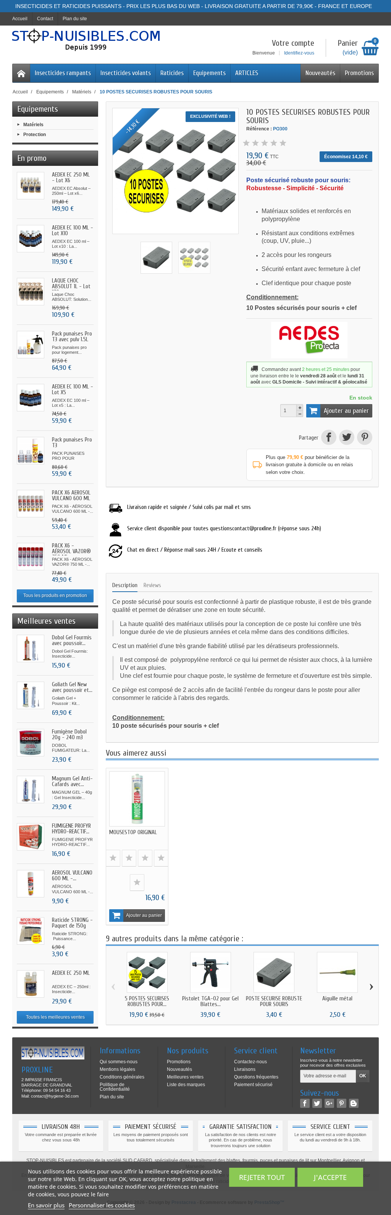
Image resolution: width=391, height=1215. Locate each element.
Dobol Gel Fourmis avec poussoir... (72, 640)
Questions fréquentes (256, 1077)
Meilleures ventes (185, 1077)
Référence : (259, 129)
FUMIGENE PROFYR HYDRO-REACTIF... (71, 829)
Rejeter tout (262, 1177)
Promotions (359, 73)
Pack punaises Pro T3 (72, 443)
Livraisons (244, 1069)
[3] (264, 143)
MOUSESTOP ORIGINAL (133, 832)
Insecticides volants (125, 73)
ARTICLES (246, 73)
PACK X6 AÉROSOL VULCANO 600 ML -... (71, 498)
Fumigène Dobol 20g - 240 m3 (69, 735)
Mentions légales (117, 1069)
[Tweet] (346, 438)
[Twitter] (317, 1103)
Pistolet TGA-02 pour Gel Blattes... (210, 1001)
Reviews (152, 585)
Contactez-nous (250, 1061)
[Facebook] (305, 1103)
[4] (274, 143)
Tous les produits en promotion (55, 595)
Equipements (209, 73)
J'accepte (330, 1177)
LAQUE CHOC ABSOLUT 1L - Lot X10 (71, 286)
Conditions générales (122, 1077)
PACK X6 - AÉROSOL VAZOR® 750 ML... (71, 551)
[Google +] (329, 1103)
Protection (34, 134)
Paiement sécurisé (253, 1084)
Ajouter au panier (346, 411)
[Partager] (329, 438)
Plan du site (112, 1096)
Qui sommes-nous (118, 1061)
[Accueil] (21, 73)
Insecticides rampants (63, 73)
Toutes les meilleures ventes (55, 1017)
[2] (255, 143)
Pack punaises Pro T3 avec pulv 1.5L (72, 337)
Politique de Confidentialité (115, 1087)
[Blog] (354, 1103)
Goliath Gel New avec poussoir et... (72, 687)
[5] (283, 143)
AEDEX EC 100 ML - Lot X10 (72, 231)
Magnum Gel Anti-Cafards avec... (72, 781)
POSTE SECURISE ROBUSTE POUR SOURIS (274, 1001)
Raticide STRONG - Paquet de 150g (72, 923)
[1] (246, 143)
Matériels (33, 124)
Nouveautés (320, 73)
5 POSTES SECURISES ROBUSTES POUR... (147, 1001)
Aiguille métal (337, 998)
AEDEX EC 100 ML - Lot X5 (72, 390)
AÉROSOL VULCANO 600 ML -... (72, 876)
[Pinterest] (363, 438)
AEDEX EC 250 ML (71, 973)
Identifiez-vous (299, 53)
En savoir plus (46, 1205)
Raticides (172, 73)
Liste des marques (186, 1084)
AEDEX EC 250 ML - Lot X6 (71, 178)
